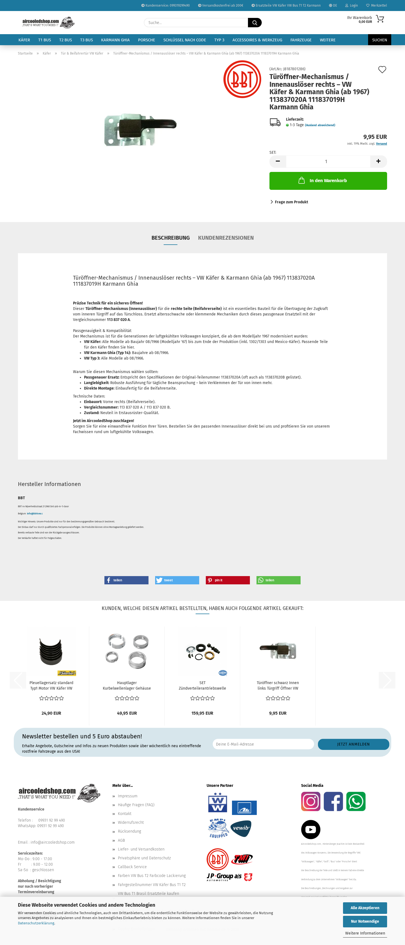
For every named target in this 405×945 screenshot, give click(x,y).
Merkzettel (378, 5)
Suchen (379, 39)
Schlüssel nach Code (184, 39)
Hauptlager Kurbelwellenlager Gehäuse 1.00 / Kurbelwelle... (127, 686)
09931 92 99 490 (51, 820)
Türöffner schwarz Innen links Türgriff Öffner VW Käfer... (278, 686)
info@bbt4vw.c (35, 513)
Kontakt (124, 813)
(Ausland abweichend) (320, 125)
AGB (121, 840)
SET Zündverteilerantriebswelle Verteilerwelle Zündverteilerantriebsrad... (202, 686)
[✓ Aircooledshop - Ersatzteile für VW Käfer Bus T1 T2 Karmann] (48, 22)
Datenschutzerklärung (36, 923)
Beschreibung (171, 237)
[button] (277, 161)
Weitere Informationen (365, 933)
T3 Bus (86, 39)
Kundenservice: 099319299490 (167, 5)
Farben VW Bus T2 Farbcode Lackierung (152, 875)
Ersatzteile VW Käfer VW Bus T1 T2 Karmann (288, 5)
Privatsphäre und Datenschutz (144, 858)
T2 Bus (65, 39)
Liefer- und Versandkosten (141, 849)
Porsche (146, 39)
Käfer (24, 39)
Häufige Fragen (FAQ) (136, 805)
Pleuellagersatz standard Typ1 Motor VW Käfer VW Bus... (51, 686)
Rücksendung (129, 831)
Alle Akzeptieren (365, 908)
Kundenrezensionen (226, 237)
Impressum (127, 796)
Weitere (328, 39)
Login (353, 5)
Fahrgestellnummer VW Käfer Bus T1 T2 (152, 884)
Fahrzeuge (301, 39)
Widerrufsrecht (131, 822)
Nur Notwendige (365, 921)
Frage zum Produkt (291, 202)
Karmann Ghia (115, 39)
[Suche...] (255, 22)
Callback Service (132, 867)
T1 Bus (44, 39)
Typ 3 (219, 39)
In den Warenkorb (328, 180)
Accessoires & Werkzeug (257, 39)
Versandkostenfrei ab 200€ (222, 5)
